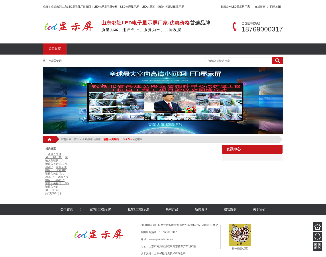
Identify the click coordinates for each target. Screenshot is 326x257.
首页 (76, 139)
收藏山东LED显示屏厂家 (235, 6)
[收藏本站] (317, 226)
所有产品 (172, 209)
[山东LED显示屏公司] (99, 240)
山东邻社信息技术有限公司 (170, 253)
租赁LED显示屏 (138, 209)
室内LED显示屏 (100, 209)
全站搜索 (87, 139)
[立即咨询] (317, 236)
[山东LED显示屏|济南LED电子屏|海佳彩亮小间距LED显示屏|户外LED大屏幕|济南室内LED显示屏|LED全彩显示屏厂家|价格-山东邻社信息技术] (69, 31)
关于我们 (259, 209)
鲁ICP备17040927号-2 (204, 225)
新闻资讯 (201, 209)
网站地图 (275, 6)
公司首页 (55, 49)
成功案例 (230, 209)
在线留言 (260, 6)
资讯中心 (233, 149)
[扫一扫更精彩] (317, 246)
